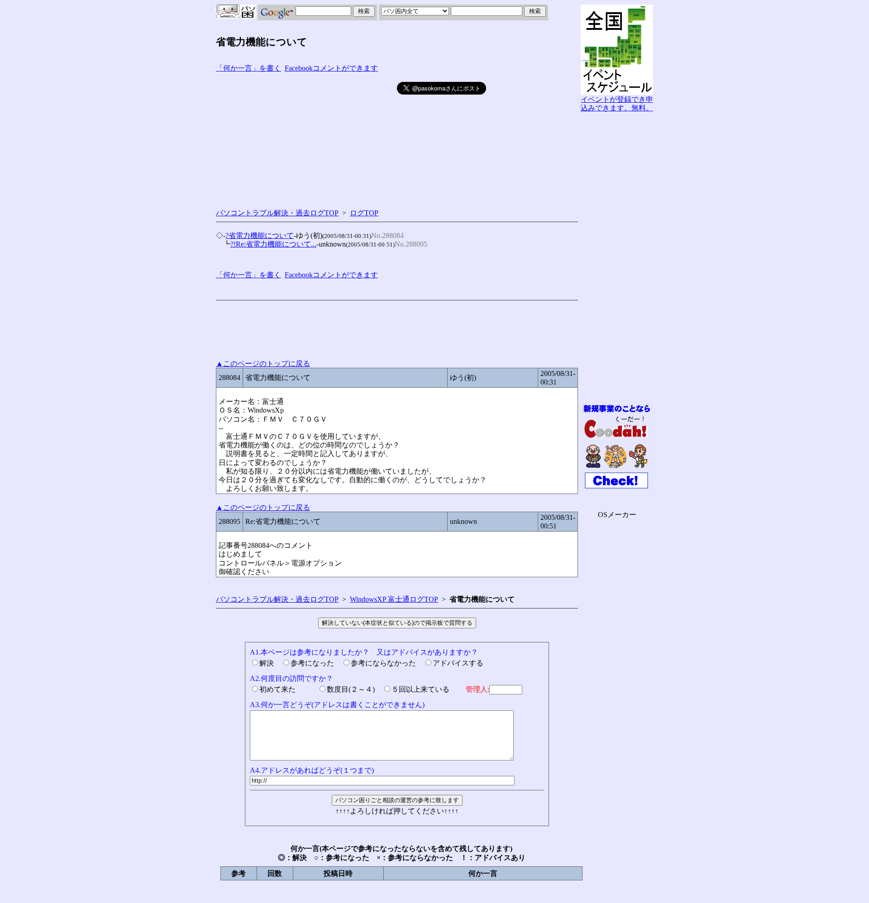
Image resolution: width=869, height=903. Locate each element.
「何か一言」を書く (248, 68)
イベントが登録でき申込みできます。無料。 (617, 103)
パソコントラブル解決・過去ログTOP (277, 213)
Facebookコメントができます (331, 68)
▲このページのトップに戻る (263, 363)
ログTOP (364, 213)
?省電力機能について (259, 235)
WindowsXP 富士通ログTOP (394, 599)
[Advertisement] (306, 138)
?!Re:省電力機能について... (273, 244)
